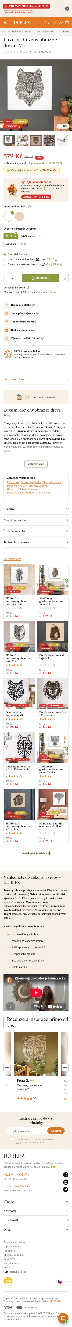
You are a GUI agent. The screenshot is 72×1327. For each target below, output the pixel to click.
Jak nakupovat (10, 1263)
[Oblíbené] (54, 22)
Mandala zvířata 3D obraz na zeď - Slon (50, 825)
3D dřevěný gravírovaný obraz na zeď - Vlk (18, 658)
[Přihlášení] (61, 22)
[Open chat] (63, 1318)
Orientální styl (43, 492)
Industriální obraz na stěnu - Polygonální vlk (19, 768)
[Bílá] (9, 140)
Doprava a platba (12, 1246)
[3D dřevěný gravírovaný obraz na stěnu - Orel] (53, 579)
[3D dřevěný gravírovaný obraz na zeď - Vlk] (19, 636)
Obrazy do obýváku (31, 482)
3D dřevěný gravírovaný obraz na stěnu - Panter (51, 769)
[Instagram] (66, 1182)
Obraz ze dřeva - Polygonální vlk (15, 714)
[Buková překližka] (36, 140)
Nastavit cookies (17, 1272)
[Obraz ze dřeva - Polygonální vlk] (19, 693)
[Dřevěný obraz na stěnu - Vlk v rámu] (53, 693)
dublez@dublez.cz (16, 1186)
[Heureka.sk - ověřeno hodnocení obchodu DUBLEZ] (8, 1281)
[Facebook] (66, 1175)
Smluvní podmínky (12, 1319)
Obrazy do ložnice (51, 482)
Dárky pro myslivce (17, 486)
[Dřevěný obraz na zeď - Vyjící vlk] (53, 636)
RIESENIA (55, 1301)
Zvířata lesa (13, 482)
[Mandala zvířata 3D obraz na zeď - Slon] (53, 804)
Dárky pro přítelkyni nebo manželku (25, 489)
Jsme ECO (9, 1259)
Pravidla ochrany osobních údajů (20, 1316)
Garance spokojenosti (14, 1242)
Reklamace (9, 1250)
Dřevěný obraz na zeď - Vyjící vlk (52, 657)
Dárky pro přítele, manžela (20, 492)
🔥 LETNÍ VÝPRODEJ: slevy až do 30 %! (26, 6)
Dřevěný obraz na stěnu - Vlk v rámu (52, 714)
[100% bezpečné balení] (7, 354)
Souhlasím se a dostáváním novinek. (35, 1141)
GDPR (6, 1267)
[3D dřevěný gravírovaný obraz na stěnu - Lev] (19, 804)
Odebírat (56, 1131)
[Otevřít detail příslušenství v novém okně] (37, 259)
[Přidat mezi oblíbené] (64, 278)
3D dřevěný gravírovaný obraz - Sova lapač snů (17, 601)
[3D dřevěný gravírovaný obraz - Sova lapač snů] (19, 579)
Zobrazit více (36, 463)
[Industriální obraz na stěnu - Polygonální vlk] (19, 747)
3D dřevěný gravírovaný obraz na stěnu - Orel (51, 601)
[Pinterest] (66, 1189)
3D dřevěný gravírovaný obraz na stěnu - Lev (18, 826)
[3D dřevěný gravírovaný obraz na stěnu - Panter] (53, 747)
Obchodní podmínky (13, 1255)
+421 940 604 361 (16, 1174)
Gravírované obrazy (38, 486)
